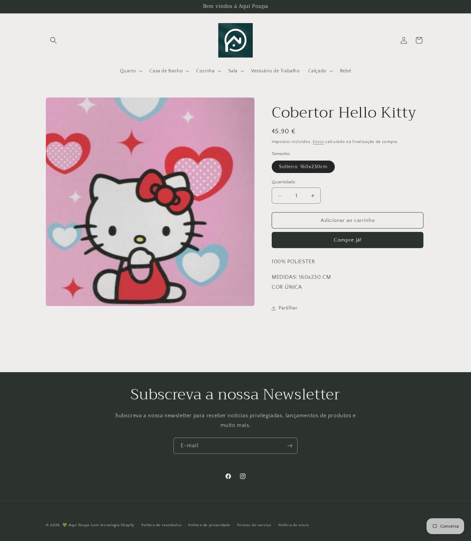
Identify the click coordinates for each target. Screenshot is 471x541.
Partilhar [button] (288, 308)
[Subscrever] (289, 446)
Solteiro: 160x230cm (303, 167)
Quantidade (283, 182)
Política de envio (293, 525)
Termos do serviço (254, 525)
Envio (318, 142)
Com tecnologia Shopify (112, 525)
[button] (53, 40)
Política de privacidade (209, 525)
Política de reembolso (161, 525)
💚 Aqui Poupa (75, 525)
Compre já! (348, 240)
